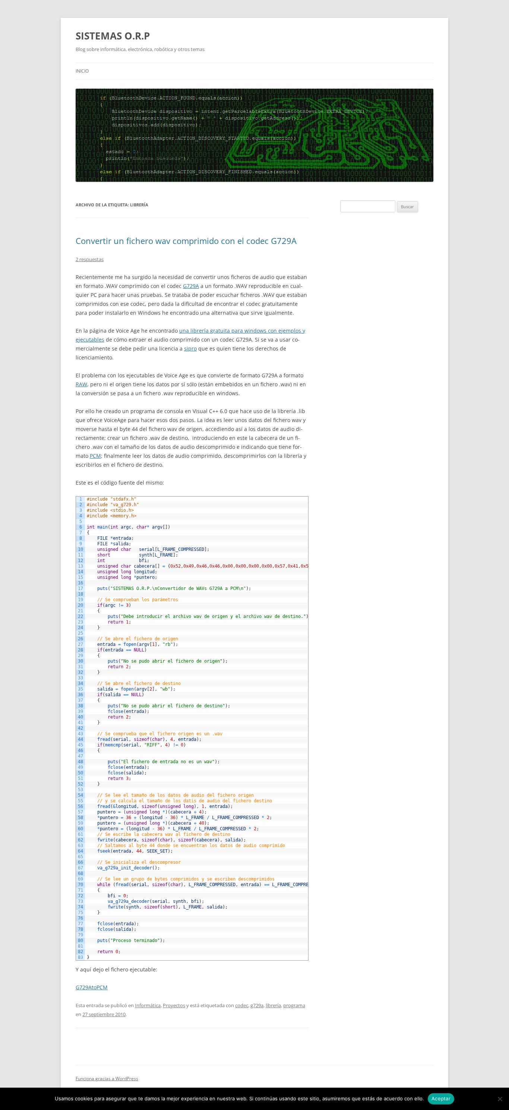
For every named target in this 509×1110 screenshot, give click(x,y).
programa (294, 1005)
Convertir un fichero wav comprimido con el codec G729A (186, 240)
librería (273, 1005)
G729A (191, 285)
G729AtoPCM (92, 987)
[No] (499, 1099)
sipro (190, 348)
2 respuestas (90, 259)
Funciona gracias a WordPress (107, 1078)
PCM (95, 455)
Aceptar (440, 1098)
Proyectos (174, 1005)
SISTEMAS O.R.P (113, 35)
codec (241, 1005)
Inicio (82, 71)
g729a (256, 1005)
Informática (148, 1005)
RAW (81, 384)
